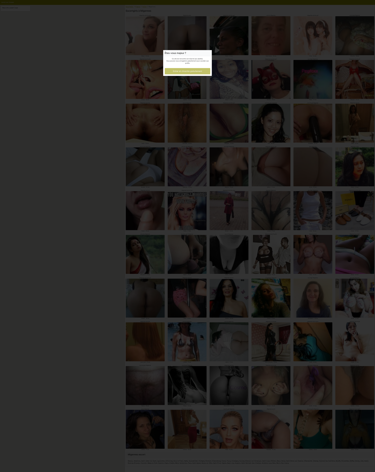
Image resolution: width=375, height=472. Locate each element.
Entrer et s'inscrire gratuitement (187, 71)
